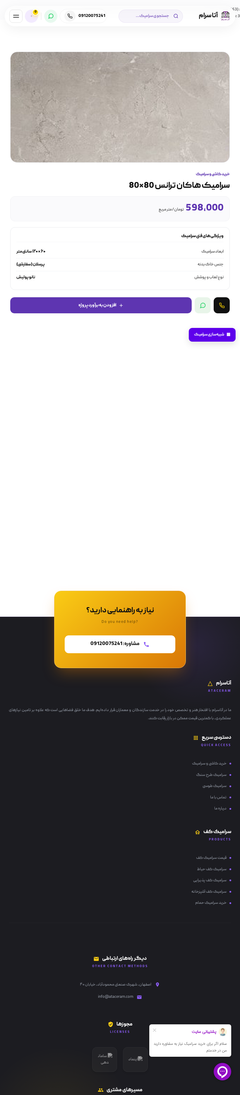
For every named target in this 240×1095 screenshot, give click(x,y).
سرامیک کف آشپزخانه (209, 892)
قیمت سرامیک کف (211, 858)
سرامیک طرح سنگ (211, 775)
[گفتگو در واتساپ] (203, 305)
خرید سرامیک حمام (211, 903)
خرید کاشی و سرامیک (209, 763)
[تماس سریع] (222, 305)
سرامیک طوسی (215, 786)
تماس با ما (218, 797)
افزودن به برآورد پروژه (97, 305)
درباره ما (220, 808)
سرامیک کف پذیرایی (210, 880)
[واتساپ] (50, 16)
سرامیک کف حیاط (212, 869)
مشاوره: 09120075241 (115, 644)
